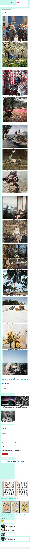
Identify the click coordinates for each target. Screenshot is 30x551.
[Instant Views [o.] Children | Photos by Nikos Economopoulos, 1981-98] (3, 530)
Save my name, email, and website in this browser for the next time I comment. (12, 450)
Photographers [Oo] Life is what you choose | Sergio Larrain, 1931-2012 (8, 422)
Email (16, 442)
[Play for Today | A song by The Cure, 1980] (3, 521)
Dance (6, 534)
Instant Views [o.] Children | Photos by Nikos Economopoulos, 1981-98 (14, 530)
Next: (22, 390)
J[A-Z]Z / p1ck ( (7, 538)
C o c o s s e (15, 3)
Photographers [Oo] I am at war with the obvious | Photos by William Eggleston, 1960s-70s (8, 407)
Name (2, 442)
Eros (7, 525)
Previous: (7, 391)
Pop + (6, 521)
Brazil (17, 404)
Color (8, 404)
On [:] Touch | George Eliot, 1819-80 (9, 526)
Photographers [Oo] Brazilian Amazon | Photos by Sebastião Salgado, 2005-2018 (21, 407)
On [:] (5, 525)
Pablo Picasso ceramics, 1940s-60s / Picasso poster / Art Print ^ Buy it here (10, 498)
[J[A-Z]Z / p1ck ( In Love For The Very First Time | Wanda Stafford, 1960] (3, 539)
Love (8, 525)
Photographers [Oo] (4, 404)
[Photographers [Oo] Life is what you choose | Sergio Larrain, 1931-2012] (8, 416)
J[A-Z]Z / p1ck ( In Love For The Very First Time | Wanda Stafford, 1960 (13, 539)
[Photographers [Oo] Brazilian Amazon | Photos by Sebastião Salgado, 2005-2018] (22, 401)
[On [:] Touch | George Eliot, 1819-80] (3, 526)
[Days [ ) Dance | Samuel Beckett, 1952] (3, 534)
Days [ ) (8, 534)
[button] (1, 6)
